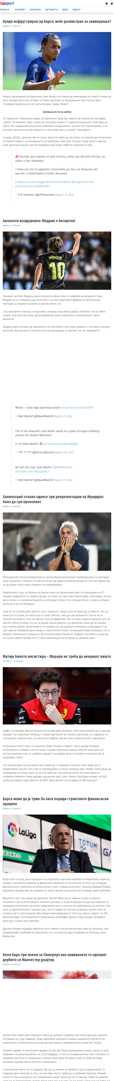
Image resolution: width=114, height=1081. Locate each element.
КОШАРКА (35, 9)
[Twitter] (112, 3)
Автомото (7, 661)
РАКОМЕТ (20, 9)
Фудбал (6, 26)
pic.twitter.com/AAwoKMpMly (60, 443)
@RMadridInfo (63, 467)
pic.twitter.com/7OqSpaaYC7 (32, 471)
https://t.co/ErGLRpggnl (31, 182)
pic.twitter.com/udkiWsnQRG (32, 186)
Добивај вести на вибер (57, 111)
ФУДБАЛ (4, 9)
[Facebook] (106, 3)
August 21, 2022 (64, 194)
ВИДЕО (76, 9)
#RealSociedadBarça (58, 182)
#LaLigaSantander (83, 182)
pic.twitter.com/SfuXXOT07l (77, 407)
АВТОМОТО (51, 9)
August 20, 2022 (64, 452)
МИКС (65, 9)
